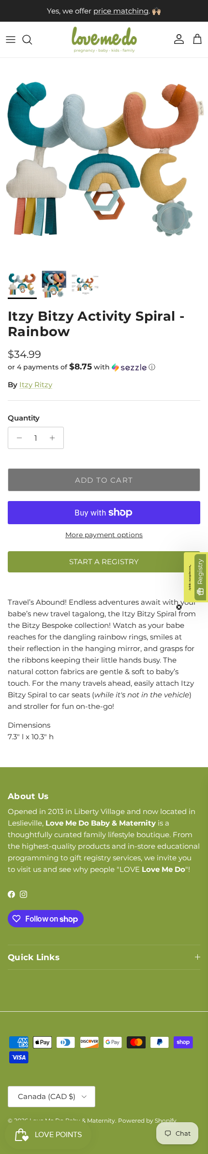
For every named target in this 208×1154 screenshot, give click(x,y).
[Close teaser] (179, 607)
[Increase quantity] (54, 437)
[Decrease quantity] (16, 437)
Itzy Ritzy (35, 384)
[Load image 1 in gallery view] (104, 161)
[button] (104, 367)
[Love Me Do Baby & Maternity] (104, 40)
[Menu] (10, 39)
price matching (121, 10)
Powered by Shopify (147, 1120)
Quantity (24, 417)
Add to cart (104, 480)
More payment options (104, 535)
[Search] (32, 39)
